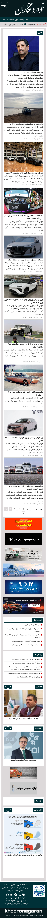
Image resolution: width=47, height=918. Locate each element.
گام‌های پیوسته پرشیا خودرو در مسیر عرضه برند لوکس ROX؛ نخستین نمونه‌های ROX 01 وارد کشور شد (23, 668)
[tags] (24, 894)
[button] (6, 687)
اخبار (13, 884)
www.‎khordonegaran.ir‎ (23, 915)
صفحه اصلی (22, 884)
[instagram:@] (7, 894)
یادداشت (38, 728)
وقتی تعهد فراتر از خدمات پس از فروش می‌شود (25, 645)
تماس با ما (4, 3)
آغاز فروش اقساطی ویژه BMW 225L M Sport (26, 659)
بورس (27, 887)
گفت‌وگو (39, 686)
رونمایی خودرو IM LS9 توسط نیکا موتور (28, 677)
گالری (4, 887)
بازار (7, 884)
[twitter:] (11, 894)
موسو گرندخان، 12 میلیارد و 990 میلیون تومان (26, 641)
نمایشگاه (19, 887)
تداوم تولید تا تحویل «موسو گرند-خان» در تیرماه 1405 (24, 673)
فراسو (11, 887)
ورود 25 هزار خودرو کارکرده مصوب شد (28, 625)
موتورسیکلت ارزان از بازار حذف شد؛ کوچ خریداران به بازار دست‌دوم (23, 630)
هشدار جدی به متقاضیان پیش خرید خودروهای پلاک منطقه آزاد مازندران (22, 636)
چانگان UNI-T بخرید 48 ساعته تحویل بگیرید (26, 663)
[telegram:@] (15, 894)
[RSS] (19, 894)
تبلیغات (10, 890)
